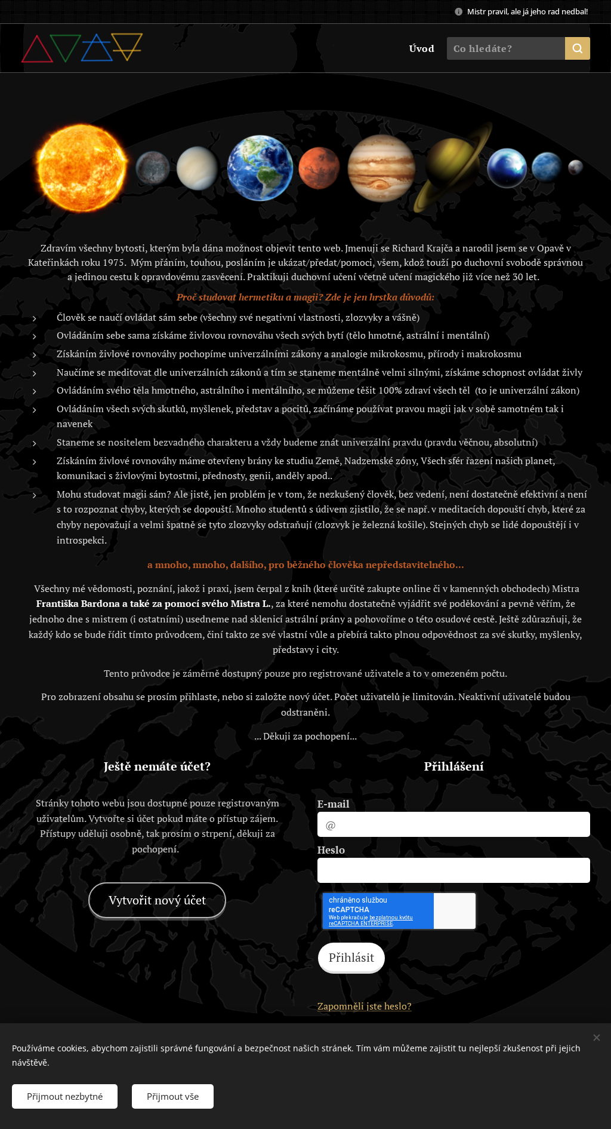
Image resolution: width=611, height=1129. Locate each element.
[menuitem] (420, 48)
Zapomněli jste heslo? (364, 1006)
